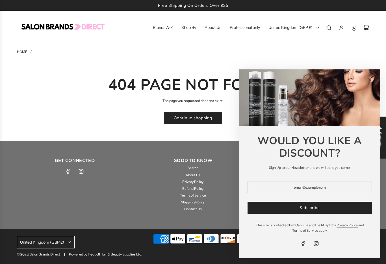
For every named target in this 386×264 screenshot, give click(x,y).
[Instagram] (81, 171)
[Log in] (341, 28)
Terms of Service (305, 230)
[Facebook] (68, 171)
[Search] (329, 28)
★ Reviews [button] (380, 138)
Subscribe (310, 207)
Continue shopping (193, 117)
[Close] (370, 80)
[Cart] (366, 28)
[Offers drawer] (354, 28)
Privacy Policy (347, 225)
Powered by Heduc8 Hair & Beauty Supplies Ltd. (105, 254)
